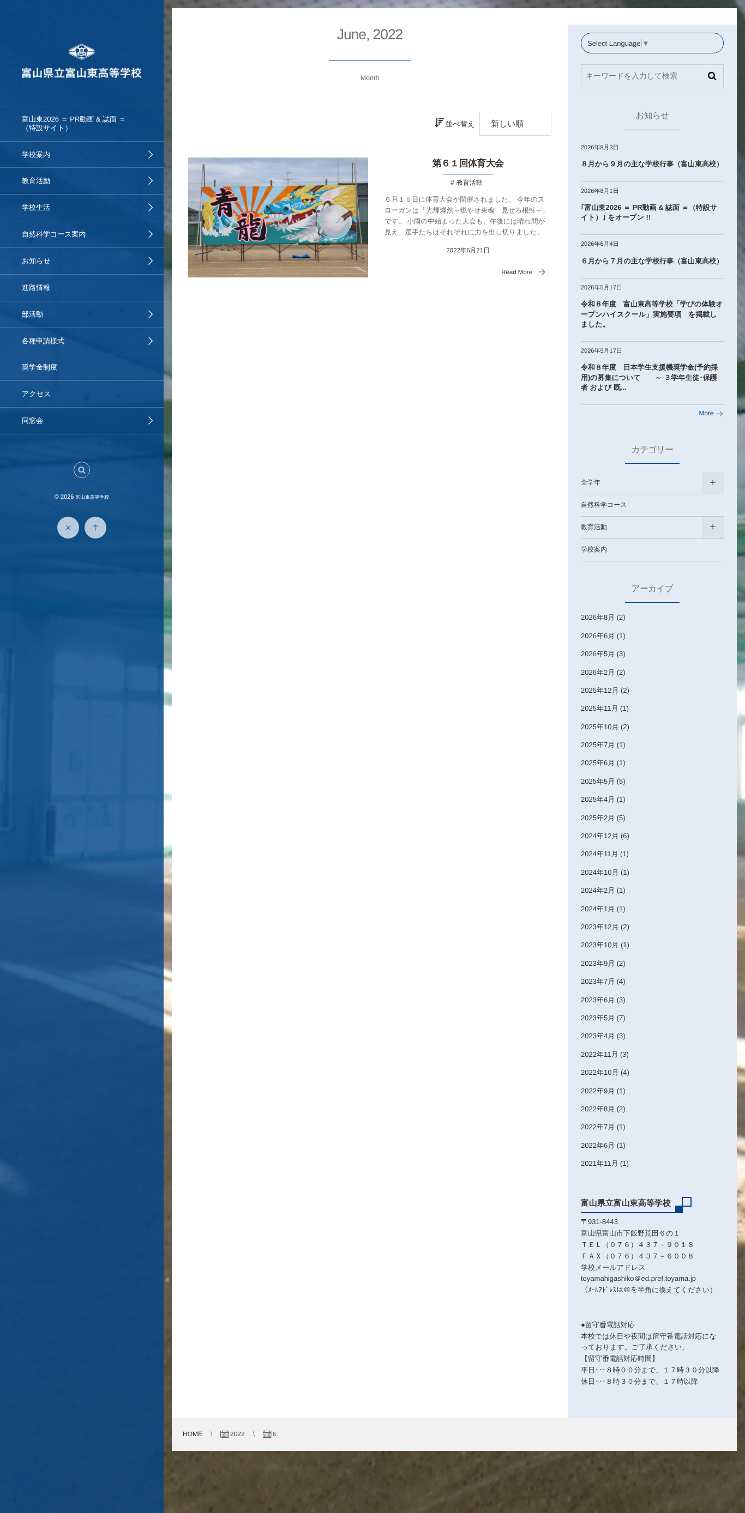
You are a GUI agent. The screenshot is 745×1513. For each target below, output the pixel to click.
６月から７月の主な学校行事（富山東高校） (652, 261)
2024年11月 (599, 854)
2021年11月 (599, 1163)
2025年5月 (598, 781)
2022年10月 (599, 1072)
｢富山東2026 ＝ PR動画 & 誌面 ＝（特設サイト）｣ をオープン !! (649, 212)
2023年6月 (598, 1000)
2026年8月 (598, 617)
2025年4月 (598, 799)
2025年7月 (598, 745)
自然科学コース (604, 505)
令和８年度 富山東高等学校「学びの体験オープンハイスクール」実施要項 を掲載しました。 (652, 314)
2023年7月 (598, 981)
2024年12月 (599, 836)
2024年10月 (599, 872)
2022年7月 (598, 1127)
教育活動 (469, 182)
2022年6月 (598, 1145)
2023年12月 (599, 927)
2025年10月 (599, 727)
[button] (82, 470)
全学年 (590, 482)
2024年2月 (598, 890)
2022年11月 (599, 1054)
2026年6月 (598, 636)
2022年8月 (598, 1109)
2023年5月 (598, 1018)
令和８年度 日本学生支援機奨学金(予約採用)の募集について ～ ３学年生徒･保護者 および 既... (649, 377)
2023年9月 (598, 963)
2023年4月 (598, 1036)
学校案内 (594, 549)
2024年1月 (598, 909)
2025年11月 (599, 708)
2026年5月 (598, 654)
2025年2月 (598, 818)
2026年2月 (598, 672)
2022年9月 (598, 1091)
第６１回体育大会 (468, 163)
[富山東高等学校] (82, 74)
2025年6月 (598, 763)
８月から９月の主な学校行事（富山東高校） (652, 164)
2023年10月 (599, 945)
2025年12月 (599, 690)
